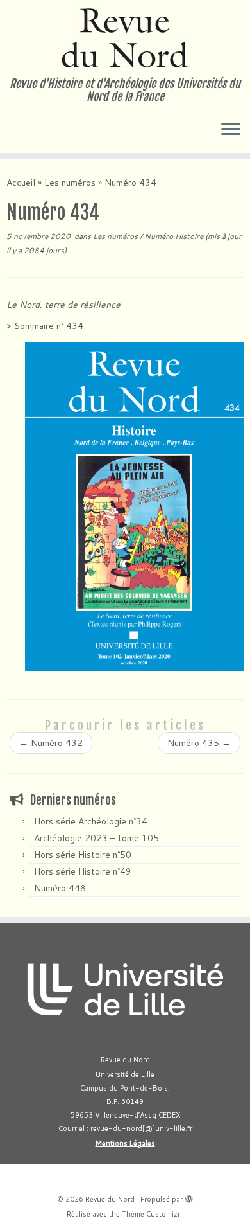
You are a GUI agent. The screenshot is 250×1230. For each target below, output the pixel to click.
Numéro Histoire (174, 236)
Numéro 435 (199, 742)
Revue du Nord (110, 1199)
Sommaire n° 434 (48, 325)
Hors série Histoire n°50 (82, 854)
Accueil (20, 182)
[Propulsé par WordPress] (189, 1196)
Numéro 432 (51, 742)
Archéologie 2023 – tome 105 (96, 838)
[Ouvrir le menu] (230, 129)
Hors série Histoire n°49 (82, 871)
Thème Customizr (151, 1214)
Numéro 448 (60, 888)
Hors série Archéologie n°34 (90, 821)
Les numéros (70, 182)
